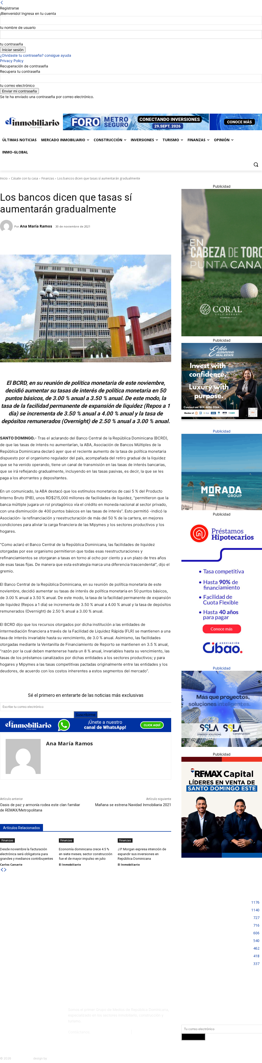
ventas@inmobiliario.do (110, 1032)
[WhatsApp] (68, 242)
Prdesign (54, 1058)
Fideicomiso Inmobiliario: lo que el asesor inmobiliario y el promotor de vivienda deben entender (130, 906)
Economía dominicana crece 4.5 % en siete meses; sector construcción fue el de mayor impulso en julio (85, 853)
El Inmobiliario (70, 864)
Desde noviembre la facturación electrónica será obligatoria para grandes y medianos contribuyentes (26, 853)
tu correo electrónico (17, 85)
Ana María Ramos (36, 226)
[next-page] (5, 870)
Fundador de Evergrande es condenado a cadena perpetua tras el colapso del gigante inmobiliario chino (39, 934)
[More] (80, 242)
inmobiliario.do (22, 1058)
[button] (256, 164)
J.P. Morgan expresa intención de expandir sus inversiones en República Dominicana (142, 853)
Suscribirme (85, 714)
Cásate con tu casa (24, 178)
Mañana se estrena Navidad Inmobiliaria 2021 (133, 805)
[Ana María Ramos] (7, 226)
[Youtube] (259, 103)
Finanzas (47, 178)
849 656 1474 (145, 1032)
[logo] (31, 123)
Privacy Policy (12, 60)
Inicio (4, 178)
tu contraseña (11, 44)
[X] (252, 103)
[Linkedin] (245, 103)
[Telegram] (45, 242)
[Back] (2, 3)
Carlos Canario (11, 864)
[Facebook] (231, 103)
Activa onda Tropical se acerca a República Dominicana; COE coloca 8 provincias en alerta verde (132, 956)
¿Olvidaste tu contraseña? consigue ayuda (35, 55)
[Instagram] (238, 103)
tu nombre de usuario (18, 27)
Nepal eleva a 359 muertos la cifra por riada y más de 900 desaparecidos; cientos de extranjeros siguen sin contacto (40, 906)
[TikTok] (38, 1009)
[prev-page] (2, 870)
